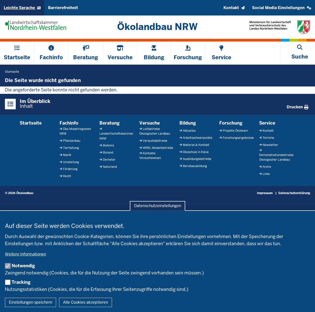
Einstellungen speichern (30, 302)
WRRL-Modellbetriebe (158, 148)
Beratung (109, 123)
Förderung (70, 169)
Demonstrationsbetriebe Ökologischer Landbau (276, 157)
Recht (67, 176)
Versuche (149, 123)
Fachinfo (69, 123)
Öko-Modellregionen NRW (75, 131)
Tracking (21, 282)
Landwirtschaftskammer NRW (116, 136)
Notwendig (23, 266)
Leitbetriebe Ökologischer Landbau (154, 131)
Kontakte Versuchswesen (150, 155)
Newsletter (270, 145)
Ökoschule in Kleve (196, 152)
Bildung (187, 123)
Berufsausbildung (195, 166)
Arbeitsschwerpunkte (197, 138)
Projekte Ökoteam (235, 131)
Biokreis (108, 145)
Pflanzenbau (71, 141)
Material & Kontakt (196, 145)
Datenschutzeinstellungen (157, 206)
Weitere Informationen (25, 254)
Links (266, 174)
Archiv (267, 167)
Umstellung (71, 162)
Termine (268, 138)
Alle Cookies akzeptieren (85, 302)
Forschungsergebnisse (238, 138)
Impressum (265, 193)
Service (267, 123)
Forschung (230, 123)
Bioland (108, 153)
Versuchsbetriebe (155, 141)
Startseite (31, 123)
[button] (281, 7)
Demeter (109, 160)
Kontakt (268, 131)
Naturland (110, 167)
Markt (67, 155)
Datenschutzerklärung (294, 193)
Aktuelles (189, 131)
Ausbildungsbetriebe (197, 159)
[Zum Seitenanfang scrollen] (305, 303)
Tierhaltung (71, 148)
